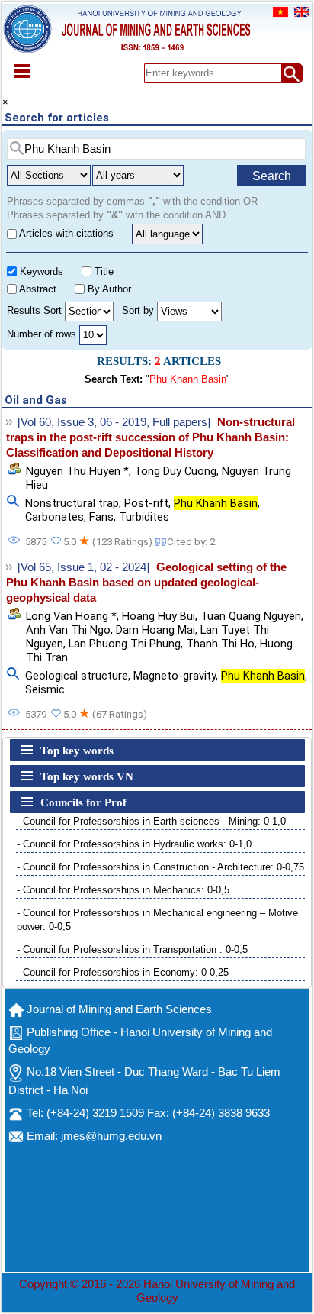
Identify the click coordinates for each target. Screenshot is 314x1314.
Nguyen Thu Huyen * (77, 471)
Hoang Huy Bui (158, 616)
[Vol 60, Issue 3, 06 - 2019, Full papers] (114, 422)
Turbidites (144, 517)
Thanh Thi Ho (220, 644)
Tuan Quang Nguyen (250, 616)
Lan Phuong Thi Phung (125, 644)
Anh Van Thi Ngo (68, 630)
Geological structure (76, 676)
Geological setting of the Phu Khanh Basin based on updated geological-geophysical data (146, 582)
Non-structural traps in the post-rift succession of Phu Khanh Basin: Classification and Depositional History (150, 437)
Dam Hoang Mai (155, 630)
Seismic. (46, 689)
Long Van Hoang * (71, 616)
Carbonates (54, 517)
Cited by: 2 (191, 541)
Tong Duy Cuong (175, 471)
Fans (101, 517)
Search (271, 175)
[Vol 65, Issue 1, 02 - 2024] (83, 567)
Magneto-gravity (174, 676)
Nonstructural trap (72, 503)
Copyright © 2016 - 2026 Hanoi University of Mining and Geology (157, 1291)
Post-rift (146, 503)
